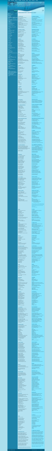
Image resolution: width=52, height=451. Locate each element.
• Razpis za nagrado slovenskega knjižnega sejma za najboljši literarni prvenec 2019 (12, 73)
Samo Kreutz (9, 50)
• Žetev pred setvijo (10, 74)
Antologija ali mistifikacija (11, 68)
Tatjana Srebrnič (10, 52)
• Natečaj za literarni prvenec (12, 71)
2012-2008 (20, 0)
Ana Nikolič (9, 41)
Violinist (9, 37)
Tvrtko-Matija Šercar (10, 65)
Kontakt (37, 0)
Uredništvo (33, 0)
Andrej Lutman (10, 60)
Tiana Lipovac (10, 38)
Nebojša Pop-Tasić (10, 24)
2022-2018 (12, 0)
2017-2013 (16, 0)
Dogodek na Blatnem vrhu (11, 59)
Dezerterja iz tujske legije (11, 47)
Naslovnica (9, 13)
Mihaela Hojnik (10, 45)
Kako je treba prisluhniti (11, 23)
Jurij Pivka (9, 29)
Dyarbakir (9, 44)
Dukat (9, 49)
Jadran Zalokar (10, 19)
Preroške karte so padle (11, 30)
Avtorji (30, 0)
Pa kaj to (9, 55)
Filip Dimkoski (10, 22)
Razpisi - (9, 70)
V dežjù (9, 21)
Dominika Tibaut (10, 56)
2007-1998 (23, 0)
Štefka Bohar (9, 36)
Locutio (9, 0)
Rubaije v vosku (10, 42)
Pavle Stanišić (10, 48)
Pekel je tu (9, 15)
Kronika (27, 0)
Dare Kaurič (9, 16)
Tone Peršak (9, 43)
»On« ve (9, 40)
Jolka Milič (40, 446)
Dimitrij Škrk (9, 31)
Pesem (9, 28)
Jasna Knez (9, 54)
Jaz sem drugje (10, 35)
